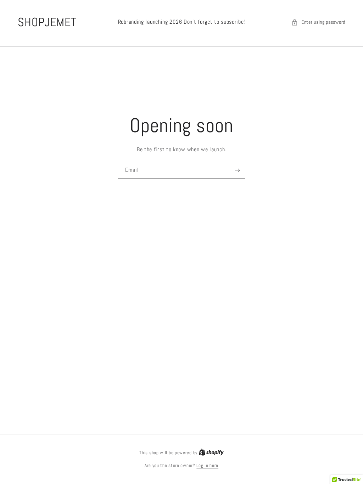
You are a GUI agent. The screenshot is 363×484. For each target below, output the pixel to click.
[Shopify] (211, 453)
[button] (318, 22)
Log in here (207, 465)
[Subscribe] (237, 170)
